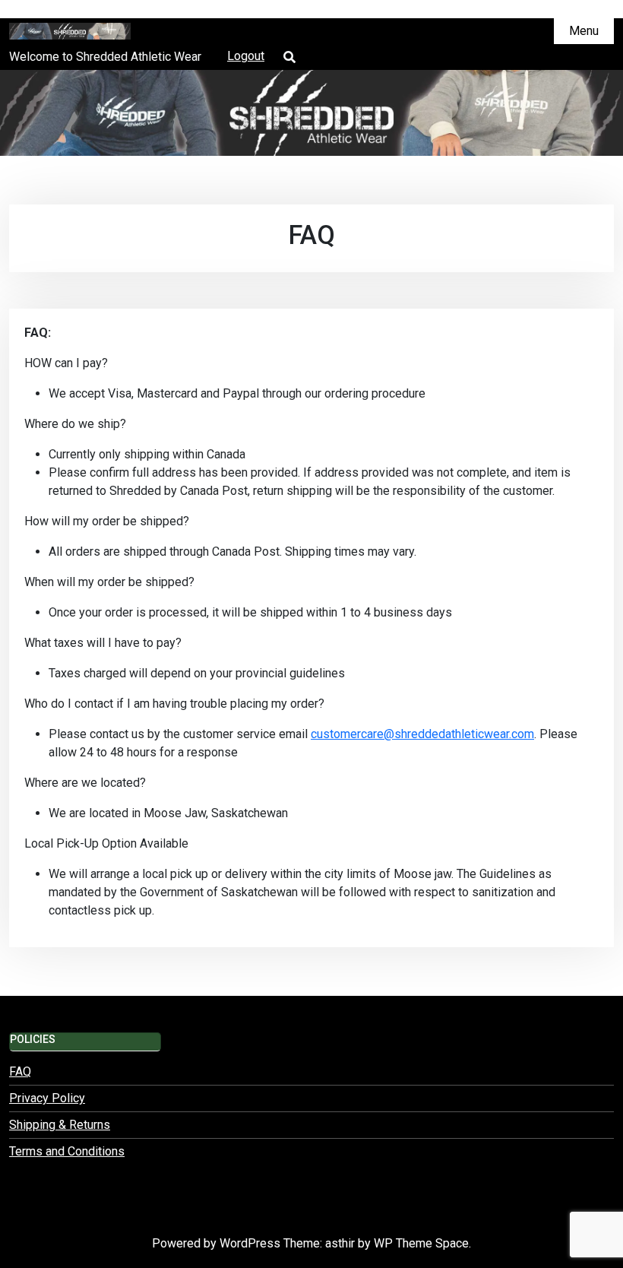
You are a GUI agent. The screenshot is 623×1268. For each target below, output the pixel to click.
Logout (245, 56)
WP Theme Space (421, 1243)
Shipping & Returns (59, 1124)
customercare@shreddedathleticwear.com (422, 734)
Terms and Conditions (67, 1151)
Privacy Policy (47, 1098)
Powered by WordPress (217, 1243)
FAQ (20, 1071)
